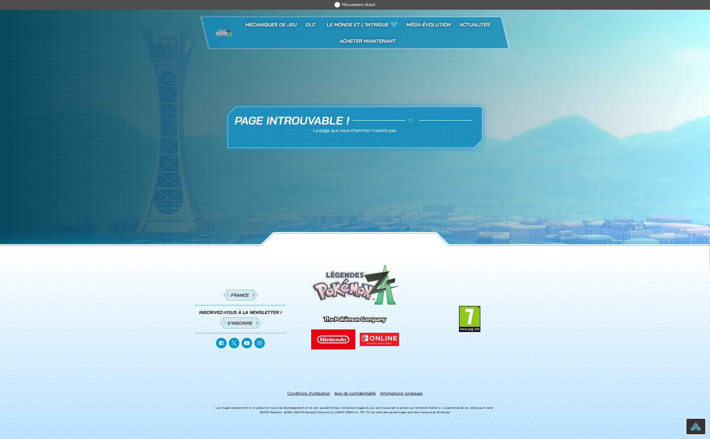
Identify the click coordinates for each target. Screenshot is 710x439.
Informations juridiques (401, 393)
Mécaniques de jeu (271, 24)
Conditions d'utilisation (308, 393)
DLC (311, 24)
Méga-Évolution (428, 24)
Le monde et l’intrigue (358, 24)
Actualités (475, 24)
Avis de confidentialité (355, 393)
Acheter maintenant (367, 41)
